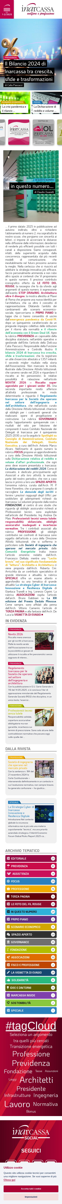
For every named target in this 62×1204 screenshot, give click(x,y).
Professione (31, 1053)
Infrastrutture (17, 1095)
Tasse (38, 1071)
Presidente (31, 1088)
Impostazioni (31, 1197)
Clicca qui (9, 1180)
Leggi (13, 1079)
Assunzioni (51, 1071)
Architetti (36, 1079)
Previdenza (31, 1063)
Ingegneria (45, 1095)
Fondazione (18, 1071)
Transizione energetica (31, 1046)
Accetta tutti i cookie (31, 1189)
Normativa (45, 1104)
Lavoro (17, 1103)
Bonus (31, 1111)
